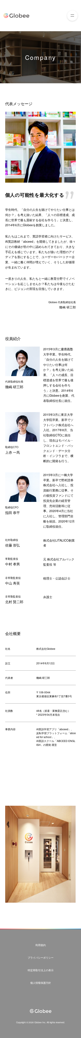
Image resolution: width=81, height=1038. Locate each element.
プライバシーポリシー (41, 957)
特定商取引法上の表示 (41, 970)
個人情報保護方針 (40, 982)
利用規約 (40, 945)
